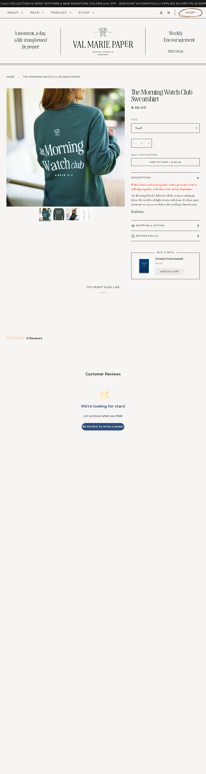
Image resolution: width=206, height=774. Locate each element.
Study (85, 12)
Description (141, 177)
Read (35, 12)
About (13, 12)
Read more (137, 211)
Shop (190, 12)
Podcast (59, 12)
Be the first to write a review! (103, 426)
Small (138, 128)
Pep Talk (175, 51)
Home (10, 76)
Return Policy (147, 235)
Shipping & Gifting (150, 225)
